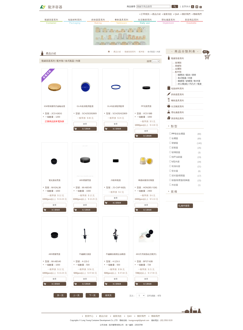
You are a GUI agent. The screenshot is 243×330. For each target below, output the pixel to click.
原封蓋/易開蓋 (178, 175)
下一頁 (92, 295)
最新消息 (167, 14)
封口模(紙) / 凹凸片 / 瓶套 (190, 84)
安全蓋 (175, 171)
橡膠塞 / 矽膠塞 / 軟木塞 (189, 81)
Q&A (177, 14)
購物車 (207, 54)
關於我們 (186, 14)
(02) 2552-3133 (166, 320)
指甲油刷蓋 (177, 157)
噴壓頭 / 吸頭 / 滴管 (187, 75)
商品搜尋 (131, 6)
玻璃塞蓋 (176, 152)
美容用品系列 (191, 21)
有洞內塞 (176, 166)
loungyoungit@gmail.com (139, 320)
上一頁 (76, 295)
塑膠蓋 (175, 143)
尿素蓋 (175, 147)
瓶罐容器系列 (51, 21)
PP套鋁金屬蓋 (178, 133)
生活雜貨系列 (145, 21)
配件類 (141, 52)
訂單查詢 (145, 14)
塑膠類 (178, 66)
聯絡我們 (197, 14)
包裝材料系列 (75, 21)
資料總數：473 (154, 295)
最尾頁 (108, 295)
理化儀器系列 (168, 21)
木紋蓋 (175, 185)
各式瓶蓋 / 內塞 (185, 78)
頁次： (132, 295)
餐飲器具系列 (121, 21)
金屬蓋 (175, 138)
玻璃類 (178, 62)
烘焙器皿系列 (98, 21)
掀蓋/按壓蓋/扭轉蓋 (181, 180)
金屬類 (178, 69)
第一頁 (60, 295)
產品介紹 (156, 14)
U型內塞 (176, 161)
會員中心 (89, 316)
